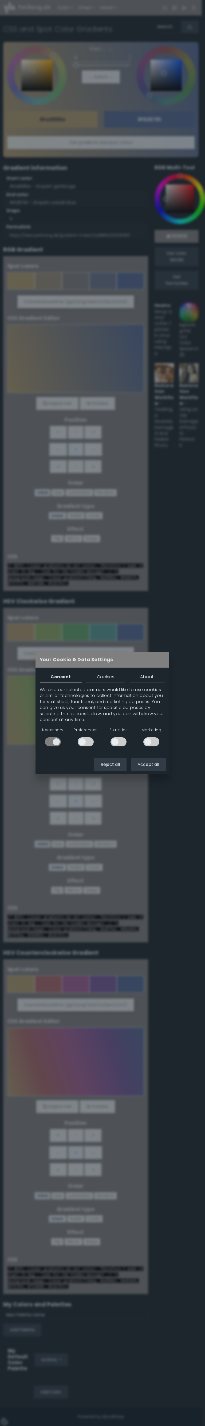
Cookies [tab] (105, 677)
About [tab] (146, 677)
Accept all (148, 764)
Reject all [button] (110, 764)
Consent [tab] (60, 677)
